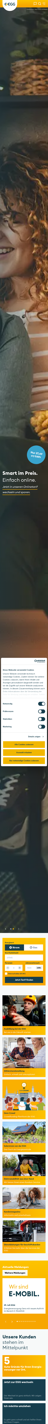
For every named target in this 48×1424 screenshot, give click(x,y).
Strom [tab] (16, 947)
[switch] (41, 711)
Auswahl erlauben (24, 752)
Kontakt (35, 3)
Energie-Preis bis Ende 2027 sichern (36, 452)
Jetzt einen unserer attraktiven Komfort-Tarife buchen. (22, 492)
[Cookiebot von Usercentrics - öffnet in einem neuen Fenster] (34, 661)
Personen (8, 963)
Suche (39, 3)
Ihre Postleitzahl (11, 953)
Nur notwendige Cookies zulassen (24, 761)
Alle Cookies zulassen (24, 744)
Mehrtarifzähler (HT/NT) (16, 974)
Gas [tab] (35, 947)
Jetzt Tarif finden (24, 979)
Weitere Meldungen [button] (15, 1272)
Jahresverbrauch (34, 963)
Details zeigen (34, 737)
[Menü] (44, 3)
